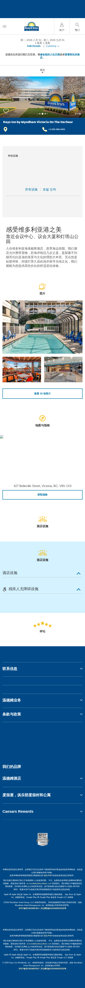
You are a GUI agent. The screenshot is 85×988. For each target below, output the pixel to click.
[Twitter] (43, 739)
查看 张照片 (42, 393)
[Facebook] (23, 739)
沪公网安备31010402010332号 (53, 908)
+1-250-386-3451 (56, 129)
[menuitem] (4, 26)
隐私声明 (47, 875)
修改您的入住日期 (50, 54)
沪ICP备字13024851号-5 (29, 908)
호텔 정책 (49, 189)
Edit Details (34, 46)
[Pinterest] (63, 739)
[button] (42, 778)
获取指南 (42, 494)
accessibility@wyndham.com (39, 883)
